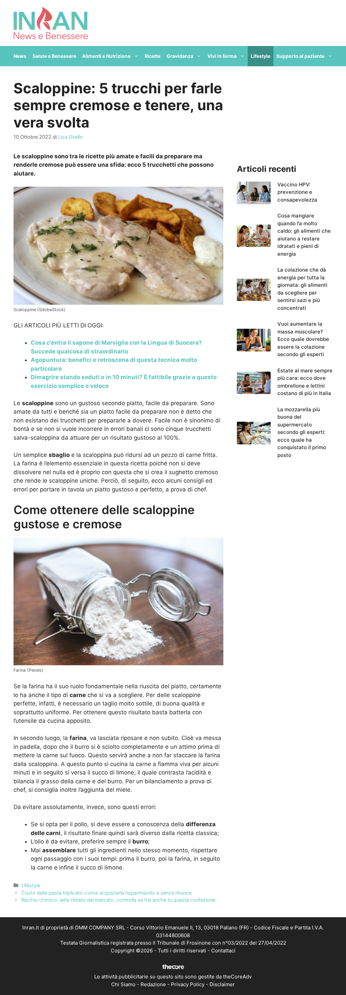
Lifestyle (260, 56)
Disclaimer (222, 984)
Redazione (153, 984)
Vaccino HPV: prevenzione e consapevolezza (297, 192)
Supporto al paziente (300, 56)
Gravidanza (180, 56)
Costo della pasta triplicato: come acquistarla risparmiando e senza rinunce (106, 893)
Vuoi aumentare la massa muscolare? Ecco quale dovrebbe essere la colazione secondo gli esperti (303, 339)
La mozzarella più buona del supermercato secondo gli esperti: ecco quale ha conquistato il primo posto (301, 432)
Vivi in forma (222, 56)
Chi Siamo (123, 984)
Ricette (152, 56)
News (20, 56)
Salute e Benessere (54, 56)
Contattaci (223, 950)
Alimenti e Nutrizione (106, 56)
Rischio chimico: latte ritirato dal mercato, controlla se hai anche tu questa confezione (118, 900)
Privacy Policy (187, 984)
